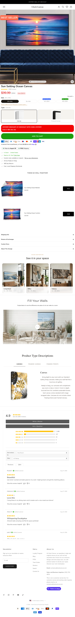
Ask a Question (37, 426)
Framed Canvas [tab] (34, 364)
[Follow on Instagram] (9, 595)
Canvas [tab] (19, 364)
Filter (8, 458)
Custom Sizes (5, 244)
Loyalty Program (37, 553)
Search (35, 568)
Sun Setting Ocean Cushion (32, 213)
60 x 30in (65, 101)
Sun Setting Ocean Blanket (32, 188)
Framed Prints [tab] (52, 364)
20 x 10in (10, 101)
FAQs (34, 559)
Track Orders (36, 562)
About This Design (6, 249)
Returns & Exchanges (7, 239)
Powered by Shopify (43, 604)
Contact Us (36, 571)
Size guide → (71, 96)
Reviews (35, 565)
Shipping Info (5, 235)
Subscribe (10, 566)
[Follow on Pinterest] (13, 595)
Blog (34, 556)
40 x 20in (46, 101)
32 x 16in (28, 101)
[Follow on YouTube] (18, 595)
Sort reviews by (10, 454)
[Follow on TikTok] (23, 595)
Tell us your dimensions (31, 158)
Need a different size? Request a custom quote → (14, 104)
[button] (37, 431)
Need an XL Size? (12, 155)
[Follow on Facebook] (4, 595)
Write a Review (37, 421)
